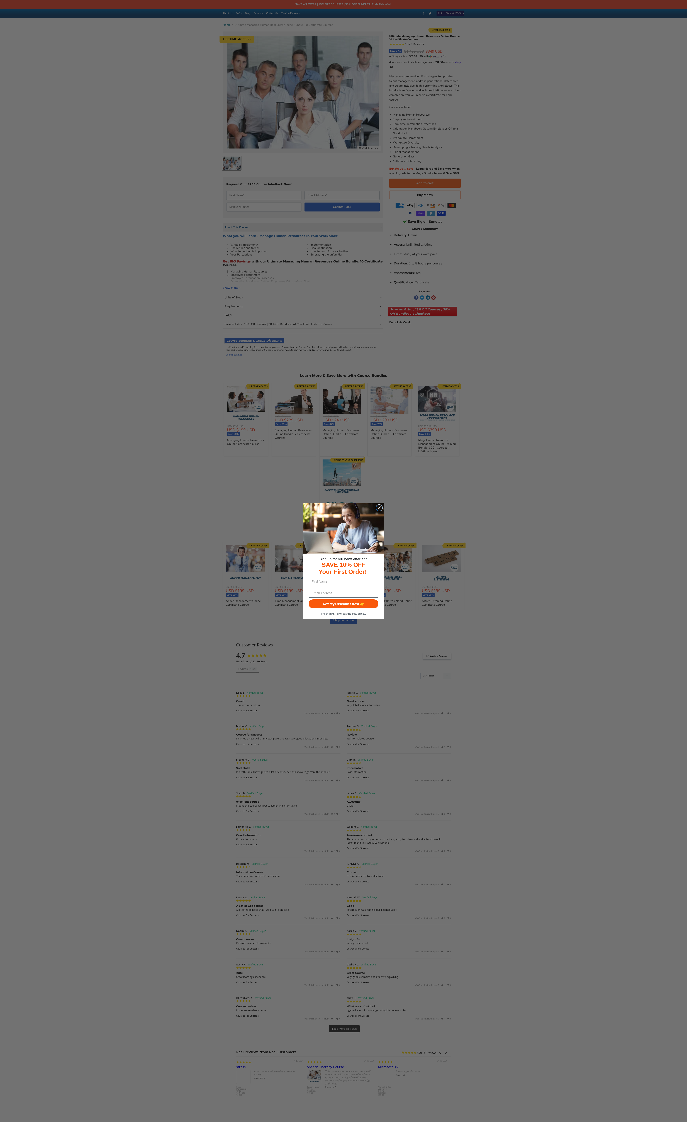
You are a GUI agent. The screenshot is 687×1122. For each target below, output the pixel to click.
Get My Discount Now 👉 (343, 604)
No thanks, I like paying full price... (343, 613)
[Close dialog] (379, 508)
